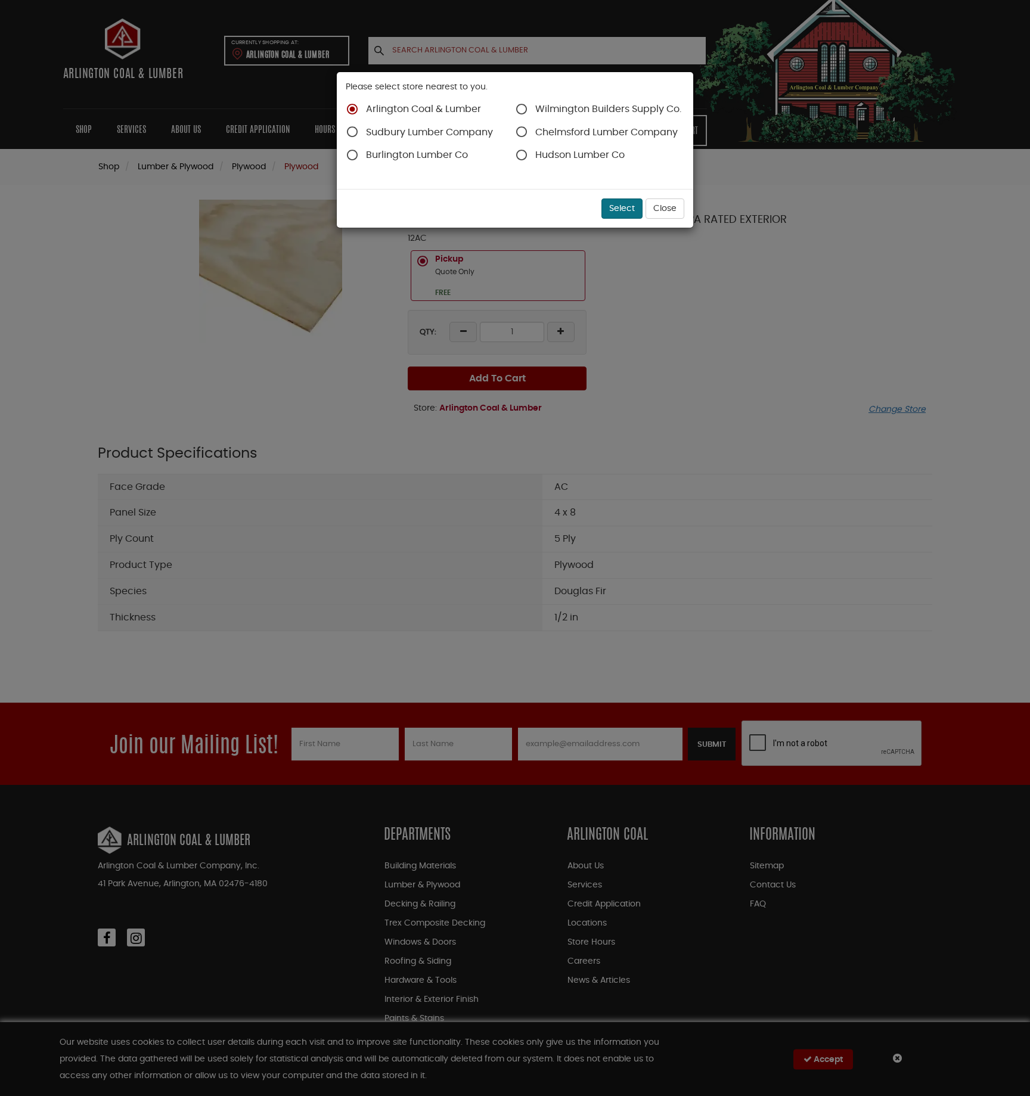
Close (665, 208)
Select (622, 208)
